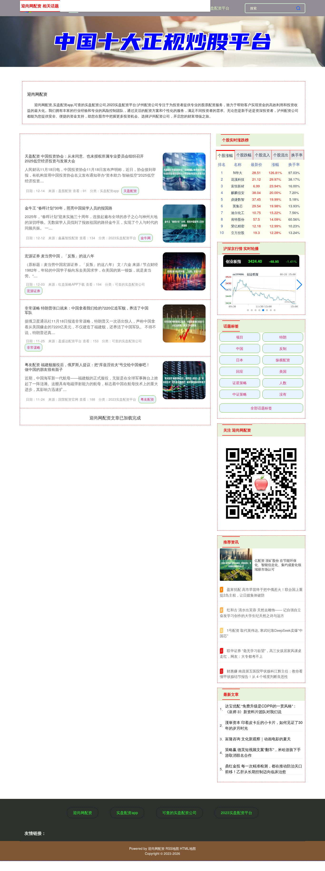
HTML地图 (188, 848)
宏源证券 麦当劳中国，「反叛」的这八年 (59, 256)
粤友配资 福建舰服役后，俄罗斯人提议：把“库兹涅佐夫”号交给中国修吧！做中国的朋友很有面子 (87, 367)
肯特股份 (237, 219)
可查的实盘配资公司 (179, 812)
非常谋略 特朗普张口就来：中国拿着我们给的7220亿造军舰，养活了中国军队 (86, 310)
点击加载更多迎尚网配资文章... (115, 417)
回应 (239, 371)
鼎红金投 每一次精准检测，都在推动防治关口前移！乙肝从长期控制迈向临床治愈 (263, 768)
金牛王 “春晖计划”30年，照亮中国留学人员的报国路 (68, 208)
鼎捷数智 (237, 199)
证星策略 (239, 382)
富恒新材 (237, 186)
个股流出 (280, 155)
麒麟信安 (237, 192)
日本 (239, 359)
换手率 (297, 155)
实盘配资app (127, 812)
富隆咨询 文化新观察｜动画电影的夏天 (258, 739)
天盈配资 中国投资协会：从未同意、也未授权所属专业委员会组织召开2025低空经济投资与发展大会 (84, 158)
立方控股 (237, 232)
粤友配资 (147, 399)
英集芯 (238, 206)
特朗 (282, 336)
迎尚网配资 (82, 812)
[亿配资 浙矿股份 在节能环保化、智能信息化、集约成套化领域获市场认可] (236, 564)
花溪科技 (237, 179)
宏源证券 (33, 290)
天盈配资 (130, 190)
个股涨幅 (225, 155)
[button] (223, 284)
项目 (239, 336)
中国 (239, 348)
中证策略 (239, 394)
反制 (282, 348)
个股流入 (262, 155)
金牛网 (146, 237)
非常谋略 (33, 347)
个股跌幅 (243, 155)
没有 (282, 394)
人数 (282, 382)
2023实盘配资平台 (213, 8)
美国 (282, 371)
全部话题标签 (261, 407)
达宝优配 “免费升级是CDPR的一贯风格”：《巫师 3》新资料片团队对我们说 (261, 708)
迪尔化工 (237, 212)
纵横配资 (283, 359)
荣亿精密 (237, 226)
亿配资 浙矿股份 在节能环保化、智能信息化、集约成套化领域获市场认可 (278, 564)
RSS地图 (172, 848)
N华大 (237, 172)
